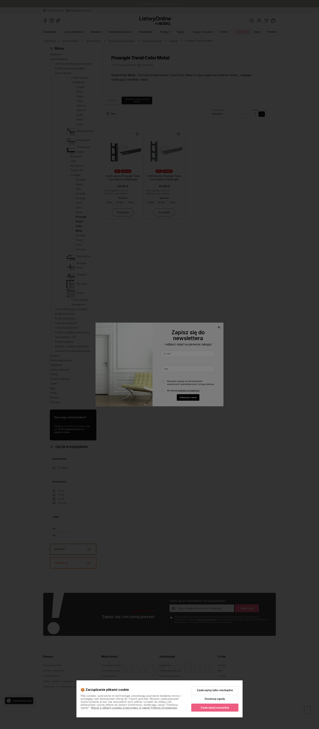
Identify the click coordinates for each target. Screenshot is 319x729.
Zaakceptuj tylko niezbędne (215, 690)
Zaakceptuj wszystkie (215, 707)
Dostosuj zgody (215, 698)
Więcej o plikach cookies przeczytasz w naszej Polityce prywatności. (134, 707)
